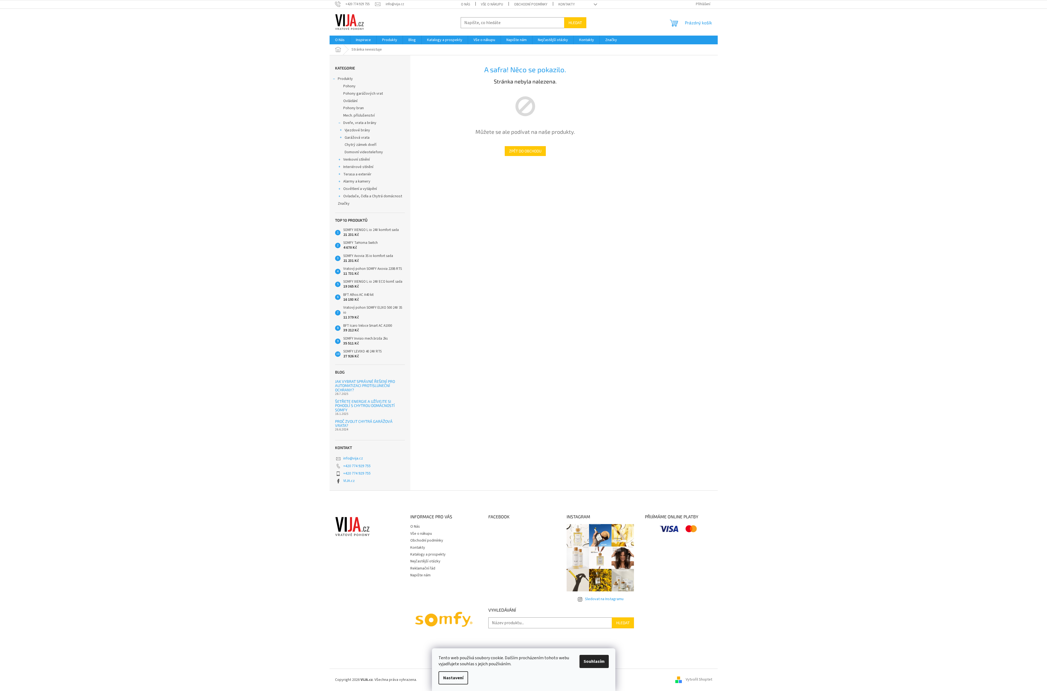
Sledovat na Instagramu (604, 599)
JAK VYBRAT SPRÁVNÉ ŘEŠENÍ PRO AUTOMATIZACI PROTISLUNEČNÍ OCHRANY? (365, 385)
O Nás (465, 4)
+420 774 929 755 (357, 466)
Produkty (345, 79)
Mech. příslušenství (359, 115)
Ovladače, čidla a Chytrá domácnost (372, 196)
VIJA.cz (349, 481)
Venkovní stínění (356, 159)
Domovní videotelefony (364, 152)
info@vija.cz (353, 458)
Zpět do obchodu (525, 151)
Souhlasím (594, 661)
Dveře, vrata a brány (359, 123)
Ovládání (350, 101)
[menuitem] (340, 40)
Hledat (575, 22)
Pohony (349, 86)
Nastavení (453, 678)
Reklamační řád (422, 568)
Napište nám (420, 575)
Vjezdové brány (357, 130)
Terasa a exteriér (357, 174)
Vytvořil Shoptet (699, 680)
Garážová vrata (357, 137)
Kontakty (566, 4)
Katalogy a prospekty (428, 554)
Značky (344, 203)
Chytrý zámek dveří (360, 145)
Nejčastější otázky (425, 561)
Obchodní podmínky (530, 4)
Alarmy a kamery (356, 181)
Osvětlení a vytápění (360, 189)
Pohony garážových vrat (363, 93)
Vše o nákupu (492, 4)
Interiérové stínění (358, 167)
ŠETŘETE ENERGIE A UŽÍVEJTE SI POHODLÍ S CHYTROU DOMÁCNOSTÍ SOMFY (365, 405)
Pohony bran (353, 108)
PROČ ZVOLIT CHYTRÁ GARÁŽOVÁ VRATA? (364, 423)
